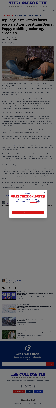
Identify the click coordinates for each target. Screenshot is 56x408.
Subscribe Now (28, 212)
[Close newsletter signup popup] (44, 193)
